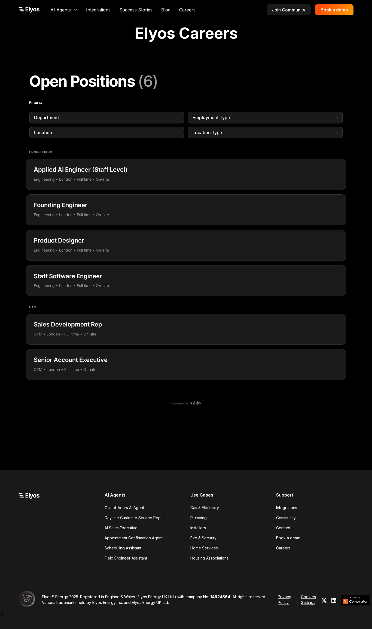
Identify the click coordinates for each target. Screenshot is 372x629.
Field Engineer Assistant (126, 558)
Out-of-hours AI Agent (124, 507)
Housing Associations (209, 558)
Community (286, 517)
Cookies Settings (308, 599)
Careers (187, 10)
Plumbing (198, 517)
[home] (29, 9)
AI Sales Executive (121, 527)
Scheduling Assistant (123, 548)
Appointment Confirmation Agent (134, 538)
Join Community (288, 10)
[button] (64, 10)
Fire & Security (203, 538)
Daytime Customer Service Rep (133, 517)
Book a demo (334, 10)
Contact (283, 527)
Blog (165, 10)
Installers (198, 527)
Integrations (98, 10)
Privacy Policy (284, 599)
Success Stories (136, 10)
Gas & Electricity (204, 507)
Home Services (204, 548)
